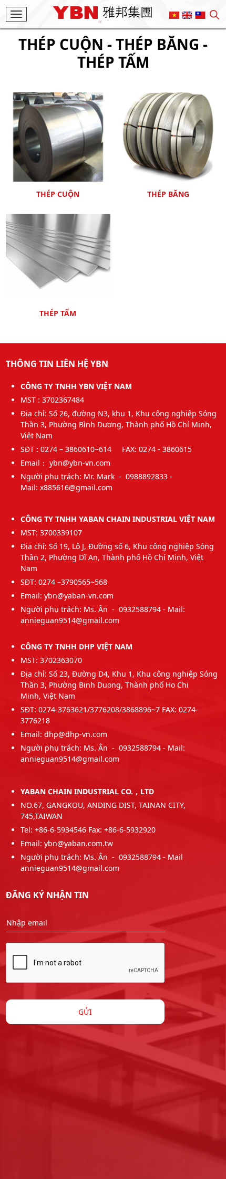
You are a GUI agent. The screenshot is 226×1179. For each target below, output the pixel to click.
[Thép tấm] (58, 255)
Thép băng (168, 194)
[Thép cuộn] (58, 136)
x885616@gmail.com (76, 487)
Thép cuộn (57, 194)
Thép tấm (57, 313)
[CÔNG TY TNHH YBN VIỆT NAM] (102, 13)
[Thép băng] (168, 136)
